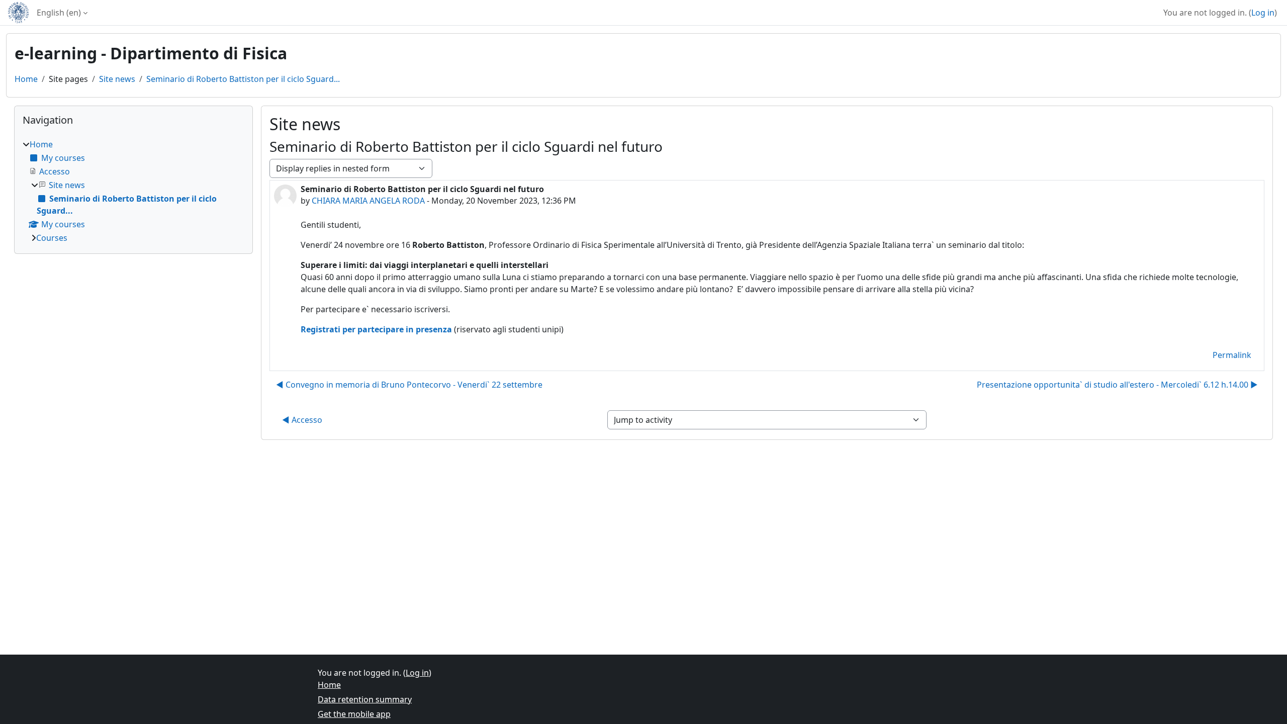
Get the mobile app (354, 713)
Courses (51, 237)
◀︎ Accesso (302, 419)
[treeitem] (133, 191)
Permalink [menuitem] (1232, 354)
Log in (1262, 12)
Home (26, 78)
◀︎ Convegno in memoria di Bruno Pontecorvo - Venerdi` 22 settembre (409, 384)
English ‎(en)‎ (59, 12)
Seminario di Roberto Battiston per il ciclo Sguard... (243, 78)
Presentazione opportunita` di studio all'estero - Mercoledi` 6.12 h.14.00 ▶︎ (1117, 384)
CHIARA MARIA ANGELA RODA (368, 200)
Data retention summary (365, 699)
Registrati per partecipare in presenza (376, 329)
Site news (117, 78)
